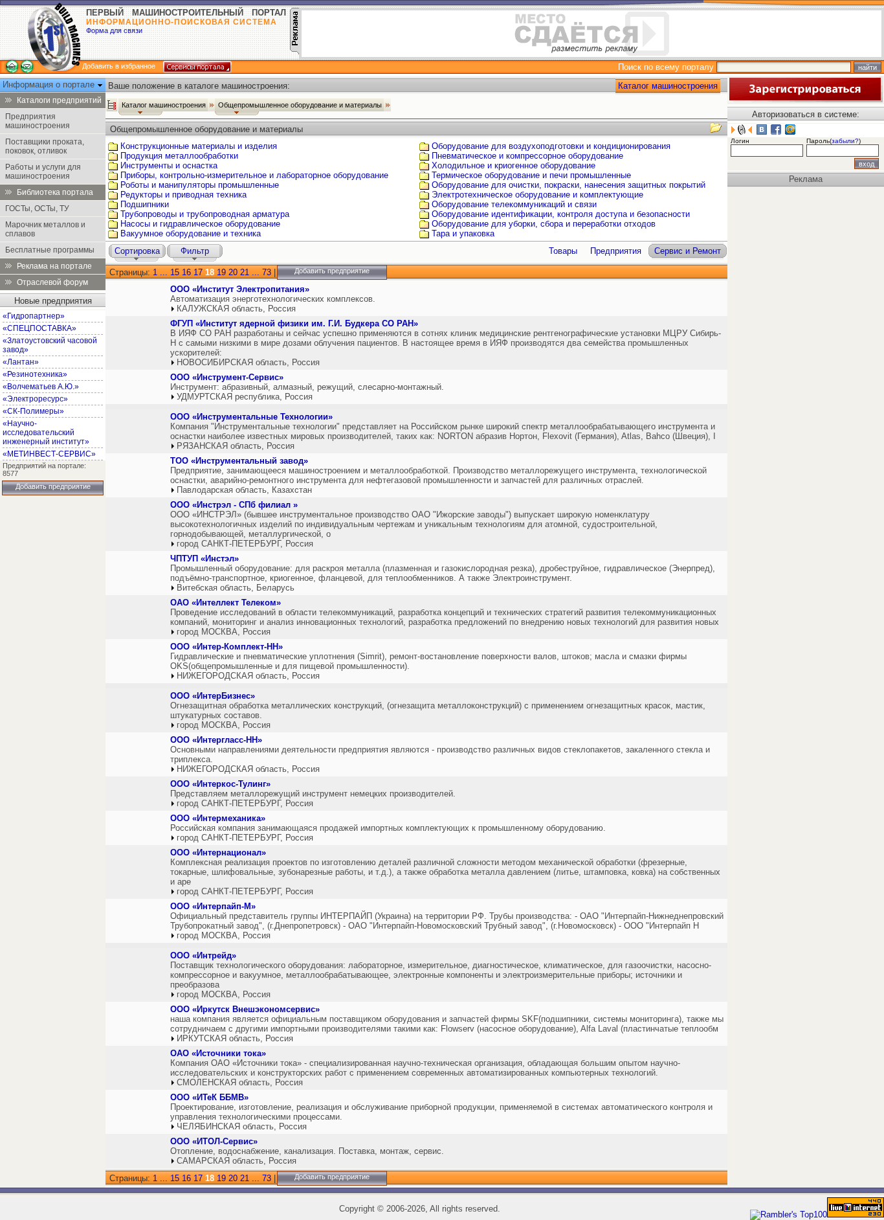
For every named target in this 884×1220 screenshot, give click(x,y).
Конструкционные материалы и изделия (198, 146)
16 (186, 272)
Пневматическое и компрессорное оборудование (527, 156)
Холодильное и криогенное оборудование (513, 165)
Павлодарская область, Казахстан (244, 490)
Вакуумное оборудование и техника (190, 233)
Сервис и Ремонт (687, 251)
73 (266, 272)
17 (198, 272)
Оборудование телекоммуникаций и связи (514, 204)
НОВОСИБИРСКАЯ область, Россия (248, 362)
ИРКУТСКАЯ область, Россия (235, 1038)
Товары (563, 251)
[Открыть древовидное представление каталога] (111, 104)
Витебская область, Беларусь (235, 588)
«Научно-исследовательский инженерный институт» (46, 432)
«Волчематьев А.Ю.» (41, 386)
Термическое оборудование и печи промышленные (531, 175)
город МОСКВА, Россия (224, 632)
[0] (136, 301)
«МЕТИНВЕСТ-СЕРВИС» (49, 453)
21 (244, 272)
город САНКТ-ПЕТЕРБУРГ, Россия (245, 543)
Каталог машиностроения (668, 86)
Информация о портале (50, 84)
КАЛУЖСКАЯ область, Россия (236, 308)
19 (221, 272)
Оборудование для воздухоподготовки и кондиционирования (551, 146)
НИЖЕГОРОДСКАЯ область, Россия (248, 676)
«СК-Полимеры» (33, 411)
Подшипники (144, 204)
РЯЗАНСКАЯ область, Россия (235, 446)
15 (174, 272)
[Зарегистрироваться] (805, 99)
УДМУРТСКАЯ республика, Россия (245, 396)
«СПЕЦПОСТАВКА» (39, 328)
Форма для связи (114, 30)
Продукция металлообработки (179, 156)
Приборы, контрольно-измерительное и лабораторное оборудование (254, 175)
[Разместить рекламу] (294, 51)
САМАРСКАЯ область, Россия (236, 1161)
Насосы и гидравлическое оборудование (200, 224)
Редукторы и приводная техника (183, 194)
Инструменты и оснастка (168, 165)
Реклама (806, 179)
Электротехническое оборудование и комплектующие (537, 194)
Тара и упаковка (463, 233)
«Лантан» (21, 362)
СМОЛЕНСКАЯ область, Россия (240, 1082)
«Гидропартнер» (34, 316)
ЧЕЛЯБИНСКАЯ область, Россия (242, 1126)
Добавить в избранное (118, 66)
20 (233, 272)
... (164, 272)
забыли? (845, 140)
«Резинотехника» (35, 374)
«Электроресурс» (35, 398)
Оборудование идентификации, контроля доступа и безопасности (561, 214)
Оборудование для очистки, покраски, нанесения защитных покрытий (568, 185)
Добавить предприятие (53, 486)
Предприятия (615, 251)
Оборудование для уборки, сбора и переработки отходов (544, 224)
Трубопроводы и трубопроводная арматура (204, 214)
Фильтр (195, 251)
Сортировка (137, 251)
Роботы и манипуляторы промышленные (199, 185)
